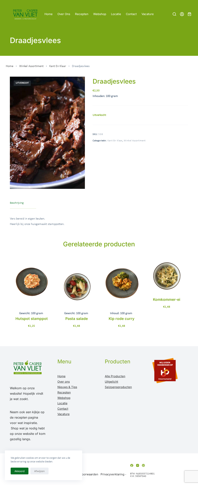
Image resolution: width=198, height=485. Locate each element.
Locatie (116, 14)
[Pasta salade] (76, 282)
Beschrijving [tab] (17, 203)
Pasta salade (76, 318)
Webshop (99, 14)
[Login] (182, 14)
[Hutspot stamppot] (31, 282)
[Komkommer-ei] (166, 275)
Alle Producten (115, 376)
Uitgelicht (111, 381)
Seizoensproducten (118, 387)
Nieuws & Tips (67, 387)
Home (48, 14)
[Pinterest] (143, 465)
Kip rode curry (121, 318)
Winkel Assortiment (31, 66)
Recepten (81, 14)
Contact (131, 14)
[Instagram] (137, 465)
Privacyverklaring (112, 474)
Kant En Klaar (57, 66)
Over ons (63, 14)
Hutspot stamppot (31, 318)
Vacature (148, 14)
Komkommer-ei (166, 299)
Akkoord (20, 471)
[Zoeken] (174, 14)
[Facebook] (131, 465)
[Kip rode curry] (121, 282)
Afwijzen (39, 471)
